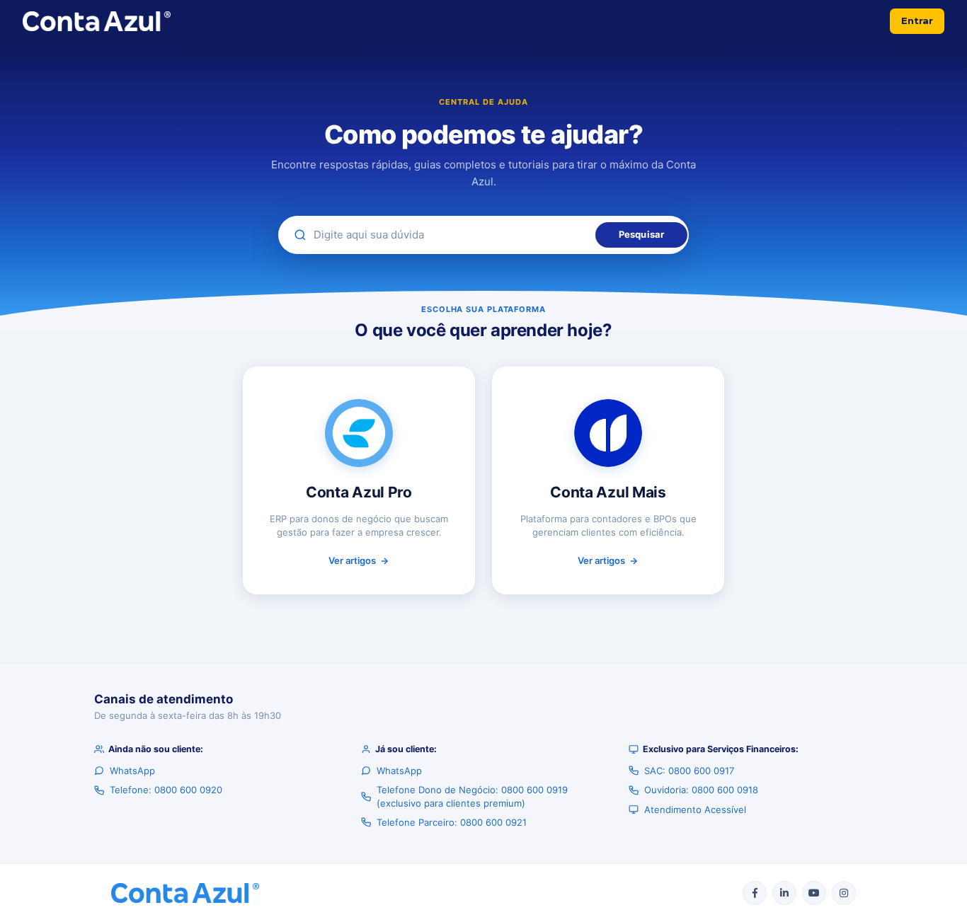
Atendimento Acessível (695, 809)
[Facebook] (755, 893)
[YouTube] (814, 893)
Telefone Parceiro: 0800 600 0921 (452, 822)
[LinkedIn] (784, 893)
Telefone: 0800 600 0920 (166, 789)
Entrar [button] (917, 20)
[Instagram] (844, 893)
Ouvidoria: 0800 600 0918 (701, 789)
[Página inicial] (97, 21)
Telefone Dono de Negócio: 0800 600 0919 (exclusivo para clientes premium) (472, 796)
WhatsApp (132, 770)
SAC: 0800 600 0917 (689, 770)
